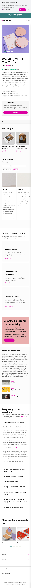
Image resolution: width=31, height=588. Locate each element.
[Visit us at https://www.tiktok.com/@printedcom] (27, 579)
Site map (23, 584)
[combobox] (6, 10)
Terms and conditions (10, 584)
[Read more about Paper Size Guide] (6, 389)
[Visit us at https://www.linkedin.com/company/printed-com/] (15, 579)
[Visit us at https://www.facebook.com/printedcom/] (7, 579)
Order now (5, 151)
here (24, 461)
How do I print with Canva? (11, 481)
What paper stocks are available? (13, 507)
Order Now (15, 112)
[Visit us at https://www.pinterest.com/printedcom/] (19, 579)
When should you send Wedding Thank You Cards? (15, 493)
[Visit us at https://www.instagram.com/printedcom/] (23, 579)
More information (6, 88)
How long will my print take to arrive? (14, 422)
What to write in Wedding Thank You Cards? (14, 486)
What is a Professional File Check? (14, 476)
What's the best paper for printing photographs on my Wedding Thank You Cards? (15, 501)
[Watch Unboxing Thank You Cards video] (6, 396)
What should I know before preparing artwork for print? (14, 470)
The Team (23, 416)
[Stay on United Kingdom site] (28, 10)
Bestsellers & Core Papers (19, 166)
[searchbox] (25, 20)
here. (17, 447)
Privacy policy (18, 584)
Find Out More (9, 340)
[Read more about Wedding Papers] (6, 382)
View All (16, 169)
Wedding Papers (16, 383)
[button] (5, 51)
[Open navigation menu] (29, 20)
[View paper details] (13, 217)
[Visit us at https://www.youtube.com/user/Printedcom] (11, 579)
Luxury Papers (6, 166)
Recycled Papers (7, 169)
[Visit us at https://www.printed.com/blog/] (3, 579)
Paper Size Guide (16, 390)
